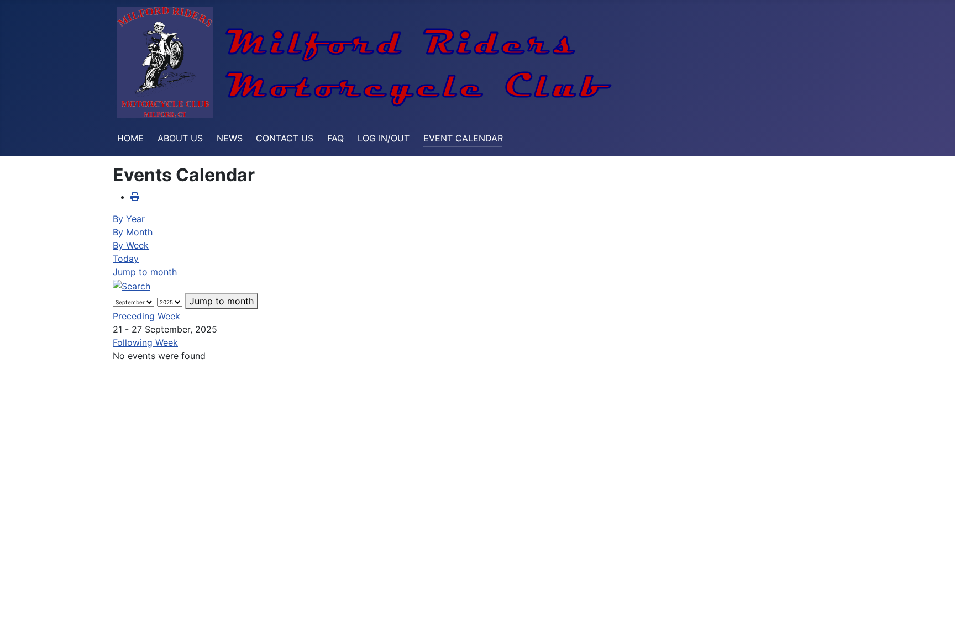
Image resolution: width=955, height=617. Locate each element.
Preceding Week (146, 315)
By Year (129, 218)
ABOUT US (180, 138)
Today (126, 258)
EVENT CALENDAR (463, 138)
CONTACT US (284, 138)
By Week (131, 245)
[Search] (131, 285)
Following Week (145, 342)
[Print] (134, 196)
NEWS (230, 138)
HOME (130, 138)
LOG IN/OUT (384, 138)
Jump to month (145, 271)
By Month (133, 232)
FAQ (335, 138)
